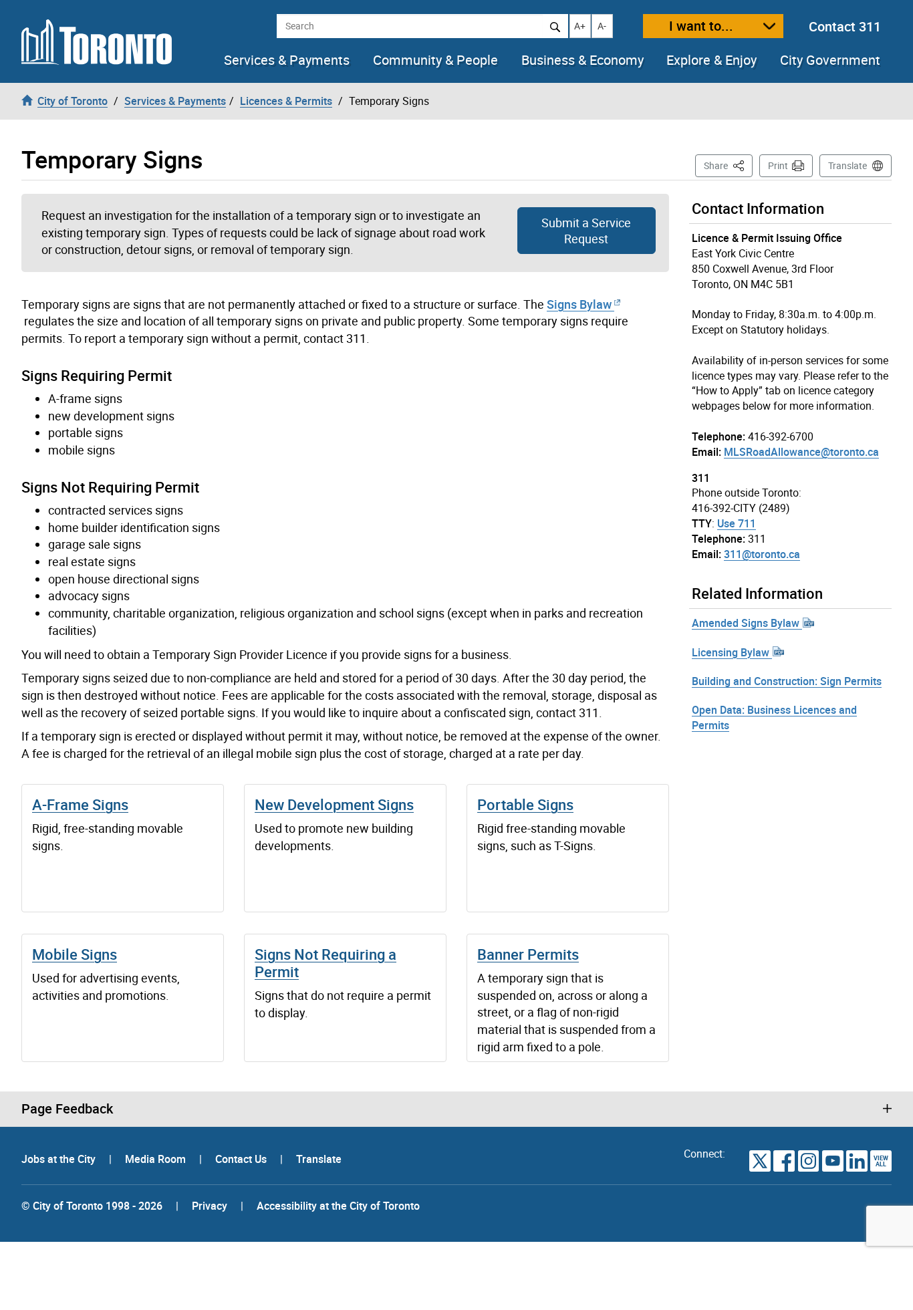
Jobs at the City (59, 1159)
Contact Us (242, 1159)
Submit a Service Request (586, 231)
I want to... (701, 26)
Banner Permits (528, 954)
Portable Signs (525, 804)
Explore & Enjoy (711, 60)
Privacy (209, 1205)
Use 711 (736, 523)
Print (778, 165)
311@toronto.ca (762, 554)
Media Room (156, 1159)
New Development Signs (334, 804)
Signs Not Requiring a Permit (325, 962)
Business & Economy (582, 60)
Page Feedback (67, 1109)
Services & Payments (287, 60)
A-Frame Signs (80, 804)
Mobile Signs (74, 954)
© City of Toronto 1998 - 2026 (91, 1205)
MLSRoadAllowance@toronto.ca (801, 451)
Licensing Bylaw (732, 652)
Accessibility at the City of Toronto (338, 1205)
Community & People (435, 60)
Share (728, 165)
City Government (830, 60)
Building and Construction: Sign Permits (787, 681)
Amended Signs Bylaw (747, 623)
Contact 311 (845, 26)
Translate (847, 165)
